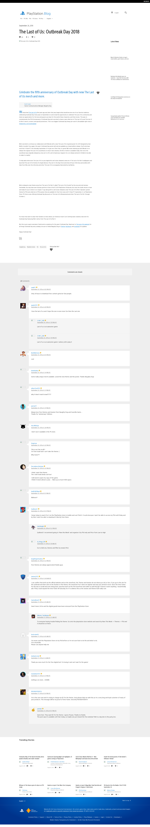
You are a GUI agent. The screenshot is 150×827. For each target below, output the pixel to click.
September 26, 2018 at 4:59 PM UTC (41, 355)
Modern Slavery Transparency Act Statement (63, 820)
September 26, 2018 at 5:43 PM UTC (41, 445)
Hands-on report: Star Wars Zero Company (59, 785)
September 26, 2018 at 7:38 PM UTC (47, 322)
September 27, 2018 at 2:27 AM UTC (47, 617)
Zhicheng (24, 790)
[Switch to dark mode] (112, 13)
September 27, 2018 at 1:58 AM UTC (46, 543)
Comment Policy (33, 817)
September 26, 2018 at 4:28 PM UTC (41, 307)
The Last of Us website (82, 224)
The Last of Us (33, 112)
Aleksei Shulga (111, 790)
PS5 (21, 18)
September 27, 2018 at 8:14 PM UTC (40, 693)
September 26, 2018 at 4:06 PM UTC (41, 289)
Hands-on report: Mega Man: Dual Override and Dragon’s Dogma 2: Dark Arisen (88, 786)
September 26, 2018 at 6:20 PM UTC (41, 468)
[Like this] (31, 766)
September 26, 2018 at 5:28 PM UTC (41, 427)
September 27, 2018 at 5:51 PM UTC (40, 676)
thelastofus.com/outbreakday (27, 124)
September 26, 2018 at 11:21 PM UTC (47, 528)
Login (117, 13)
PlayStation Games (31, 247)
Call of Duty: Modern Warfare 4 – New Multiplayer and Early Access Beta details (87, 757)
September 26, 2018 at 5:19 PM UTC (40, 408)
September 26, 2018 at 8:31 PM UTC (40, 493)
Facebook (68, 226)
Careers (96, 817)
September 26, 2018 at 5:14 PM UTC (40, 372)
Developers (117, 817)
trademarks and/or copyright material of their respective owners (64, 811)
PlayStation (39, 13)
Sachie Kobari (25, 761)
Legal (102, 817)
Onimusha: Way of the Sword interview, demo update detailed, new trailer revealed (31, 757)
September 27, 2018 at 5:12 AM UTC (40, 658)
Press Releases (88, 817)
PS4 (30, 18)
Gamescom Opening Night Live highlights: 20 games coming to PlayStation (59, 757)
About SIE (49, 817)
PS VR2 (26, 18)
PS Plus (41, 18)
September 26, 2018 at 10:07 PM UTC (41, 511)
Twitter (63, 226)
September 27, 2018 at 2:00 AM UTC (41, 602)
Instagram (77, 226)
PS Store (35, 18)
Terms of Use (58, 817)
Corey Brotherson (112, 761)
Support (42, 817)
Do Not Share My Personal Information (89, 820)
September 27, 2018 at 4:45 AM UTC (41, 636)
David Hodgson (83, 761)
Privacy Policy (68, 817)
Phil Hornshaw (82, 790)
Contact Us (109, 817)
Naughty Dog (22, 247)
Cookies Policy (78, 817)
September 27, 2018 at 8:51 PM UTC (46, 711)
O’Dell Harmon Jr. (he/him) (57, 761)
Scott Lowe (27, 104)
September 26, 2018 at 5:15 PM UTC (40, 390)
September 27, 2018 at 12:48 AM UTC (41, 578)
